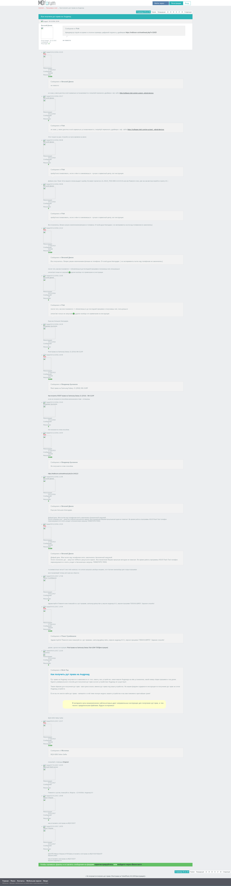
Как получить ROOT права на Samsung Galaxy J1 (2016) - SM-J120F (71, 396)
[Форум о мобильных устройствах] (46, 4)
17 (179, 12)
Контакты (21, 881)
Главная (5, 881)
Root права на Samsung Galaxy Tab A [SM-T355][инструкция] (87, 647)
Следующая (188, 12)
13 (167, 12)
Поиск (13, 881)
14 (170, 12)
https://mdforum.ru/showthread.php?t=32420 (141, 32)
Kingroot (66, 762)
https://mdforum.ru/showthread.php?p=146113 (63, 473)
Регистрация (176, 3)
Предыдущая (161, 12)
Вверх (45, 881)
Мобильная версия (33, 881)
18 (182, 12)
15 (173, 12)
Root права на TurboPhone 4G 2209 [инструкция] (128, 876)
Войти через (160, 3)
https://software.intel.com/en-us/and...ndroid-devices (137, 93)
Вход (187, 3)
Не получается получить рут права (98, 876)
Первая (153, 12)
